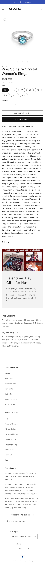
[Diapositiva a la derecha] (27, 61)
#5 (5, 90)
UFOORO (18, 561)
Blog (6, 460)
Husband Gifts (10, 384)
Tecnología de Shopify (27, 561)
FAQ (6, 419)
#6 (13, 90)
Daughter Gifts (10, 399)
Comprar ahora (22, 119)
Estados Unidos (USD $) (21, 536)
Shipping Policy (11, 444)
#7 (22, 90)
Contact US (9, 450)
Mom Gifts (9, 389)
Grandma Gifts (10, 404)
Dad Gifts (8, 394)
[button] (2, 8)
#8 (30, 90)
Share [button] (6, 242)
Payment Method (11, 434)
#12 (23, 95)
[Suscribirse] (37, 521)
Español (21, 548)
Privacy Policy (10, 429)
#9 (38, 90)
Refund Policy (10, 439)
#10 (5, 95)
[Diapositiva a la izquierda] (17, 61)
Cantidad (5, 100)
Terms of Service (11, 424)
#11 (14, 95)
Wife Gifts (9, 379)
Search (7, 373)
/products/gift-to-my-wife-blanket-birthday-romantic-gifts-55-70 (22, 298)
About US (8, 455)
